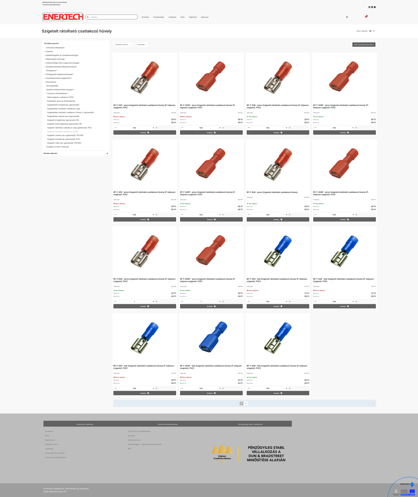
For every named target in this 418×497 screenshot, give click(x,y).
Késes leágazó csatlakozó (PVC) (60, 97)
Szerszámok (51, 82)
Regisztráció (50, 440)
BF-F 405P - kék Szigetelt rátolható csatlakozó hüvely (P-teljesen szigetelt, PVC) (211, 367)
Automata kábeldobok (55, 48)
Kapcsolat (204, 17)
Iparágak (131, 436)
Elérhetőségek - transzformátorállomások (144, 444)
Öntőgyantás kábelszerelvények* (59, 74)
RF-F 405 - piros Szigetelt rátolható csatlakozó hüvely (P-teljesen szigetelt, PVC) (144, 193)
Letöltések (172, 17)
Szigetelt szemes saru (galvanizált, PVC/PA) (65, 135)
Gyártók (49, 51)
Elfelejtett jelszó (51, 444)
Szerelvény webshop (84, 424)
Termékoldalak (158, 17)
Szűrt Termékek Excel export (364, 44)
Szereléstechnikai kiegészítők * (59, 78)
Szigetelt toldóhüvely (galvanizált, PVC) (63, 139)
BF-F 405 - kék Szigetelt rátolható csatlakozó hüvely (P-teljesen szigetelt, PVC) (143, 367)
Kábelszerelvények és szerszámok (54, 2)
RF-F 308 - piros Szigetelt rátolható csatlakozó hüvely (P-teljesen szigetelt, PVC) (278, 106)
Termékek (145, 17)
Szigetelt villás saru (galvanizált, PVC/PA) (64, 143)
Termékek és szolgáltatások (139, 431)
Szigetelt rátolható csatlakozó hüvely (62, 131)
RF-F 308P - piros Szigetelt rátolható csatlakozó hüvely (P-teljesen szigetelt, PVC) (341, 106)
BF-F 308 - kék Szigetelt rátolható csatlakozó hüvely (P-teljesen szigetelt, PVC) (343, 280)
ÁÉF (129, 449)
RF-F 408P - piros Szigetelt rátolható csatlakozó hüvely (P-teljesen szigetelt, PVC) (341, 193)
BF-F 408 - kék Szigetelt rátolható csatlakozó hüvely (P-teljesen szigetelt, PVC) (277, 367)
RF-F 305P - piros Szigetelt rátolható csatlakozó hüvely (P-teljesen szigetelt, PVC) (208, 106)
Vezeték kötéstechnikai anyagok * (60, 89)
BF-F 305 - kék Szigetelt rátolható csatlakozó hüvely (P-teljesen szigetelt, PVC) (277, 280)
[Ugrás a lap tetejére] (411, 484)
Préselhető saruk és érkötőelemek (61, 101)
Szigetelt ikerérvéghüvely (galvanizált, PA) (64, 124)
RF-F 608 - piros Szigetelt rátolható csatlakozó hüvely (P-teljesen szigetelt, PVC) (144, 280)
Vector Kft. (62, 492)
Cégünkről (193, 17)
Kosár (47, 436)
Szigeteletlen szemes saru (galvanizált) (63, 116)
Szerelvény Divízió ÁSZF (55, 453)
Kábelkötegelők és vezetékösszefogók (62, 55)
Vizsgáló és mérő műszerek (57, 147)
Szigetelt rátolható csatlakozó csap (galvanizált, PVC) (69, 128)
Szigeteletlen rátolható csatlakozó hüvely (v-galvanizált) (70, 112)
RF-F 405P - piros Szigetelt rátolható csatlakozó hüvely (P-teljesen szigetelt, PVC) (208, 193)
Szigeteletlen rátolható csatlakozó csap (63, 109)
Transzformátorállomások (51, 5)
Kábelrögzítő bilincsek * (56, 59)
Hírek (183, 17)
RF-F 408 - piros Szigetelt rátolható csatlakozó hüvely (272, 192)
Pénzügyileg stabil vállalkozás (250, 424)
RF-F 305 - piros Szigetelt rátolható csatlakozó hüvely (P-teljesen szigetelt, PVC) (144, 106)
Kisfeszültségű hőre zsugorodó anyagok (62, 63)
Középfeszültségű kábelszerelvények (61, 67)
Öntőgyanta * (51, 70)
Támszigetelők (52, 86)
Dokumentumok (134, 440)
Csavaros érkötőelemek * (57, 93)
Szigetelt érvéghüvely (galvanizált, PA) (63, 120)
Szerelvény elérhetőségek (55, 457)
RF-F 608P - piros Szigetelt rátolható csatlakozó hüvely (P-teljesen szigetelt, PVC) (208, 280)
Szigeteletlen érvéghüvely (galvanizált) (63, 105)
